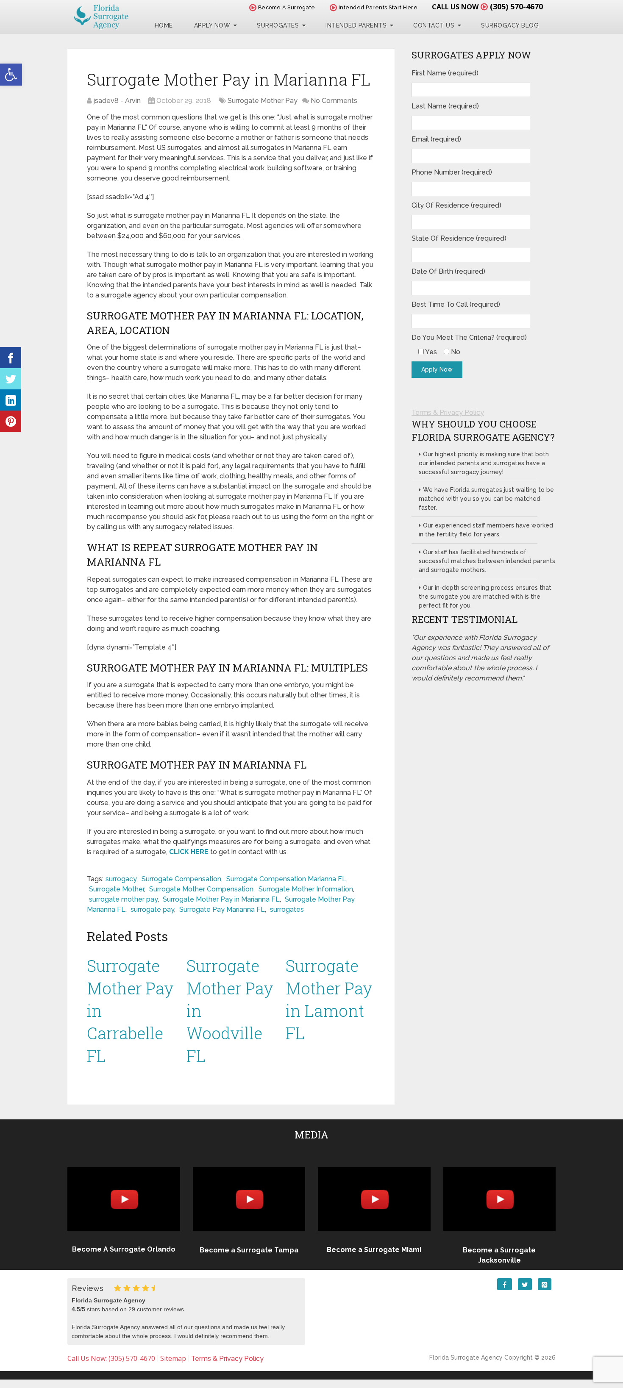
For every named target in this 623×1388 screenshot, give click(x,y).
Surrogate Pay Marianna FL (222, 909)
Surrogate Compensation (181, 879)
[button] (11, 75)
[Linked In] (10, 400)
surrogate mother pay (123, 899)
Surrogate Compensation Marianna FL (286, 879)
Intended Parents (356, 25)
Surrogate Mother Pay (263, 101)
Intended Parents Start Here (377, 7)
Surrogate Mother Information (306, 889)
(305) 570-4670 (516, 6)
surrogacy (121, 879)
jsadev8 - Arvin (117, 101)
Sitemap (173, 1358)
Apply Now (212, 25)
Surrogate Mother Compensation (201, 889)
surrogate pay (152, 909)
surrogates (287, 909)
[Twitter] (10, 378)
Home (164, 25)
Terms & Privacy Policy (448, 412)
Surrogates (278, 25)
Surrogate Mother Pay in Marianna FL (221, 899)
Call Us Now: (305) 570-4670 (111, 1358)
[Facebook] (10, 357)
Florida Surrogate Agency (466, 1357)
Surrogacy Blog (510, 25)
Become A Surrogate (285, 7)
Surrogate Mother (116, 889)
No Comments (334, 101)
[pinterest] (10, 421)
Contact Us (433, 25)
